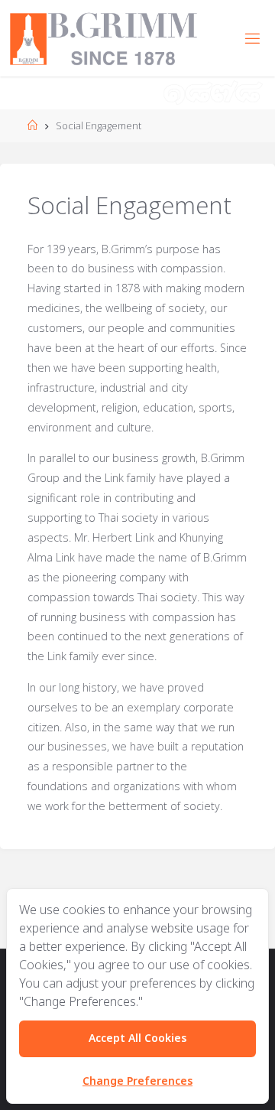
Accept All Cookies (137, 1038)
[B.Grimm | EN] (103, 38)
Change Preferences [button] (137, 1081)
